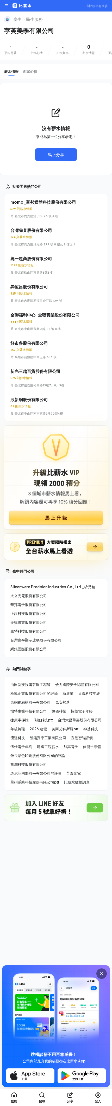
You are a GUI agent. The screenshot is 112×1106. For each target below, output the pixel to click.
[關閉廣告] (101, 973)
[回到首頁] (7, 19)
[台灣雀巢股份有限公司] (56, 237)
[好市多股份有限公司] (56, 350)
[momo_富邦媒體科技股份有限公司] (56, 209)
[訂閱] (104, 19)
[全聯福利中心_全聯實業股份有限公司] (56, 322)
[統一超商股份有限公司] (56, 265)
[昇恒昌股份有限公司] (56, 293)
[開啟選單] (6, 6)
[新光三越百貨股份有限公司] (56, 378)
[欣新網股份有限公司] (56, 406)
